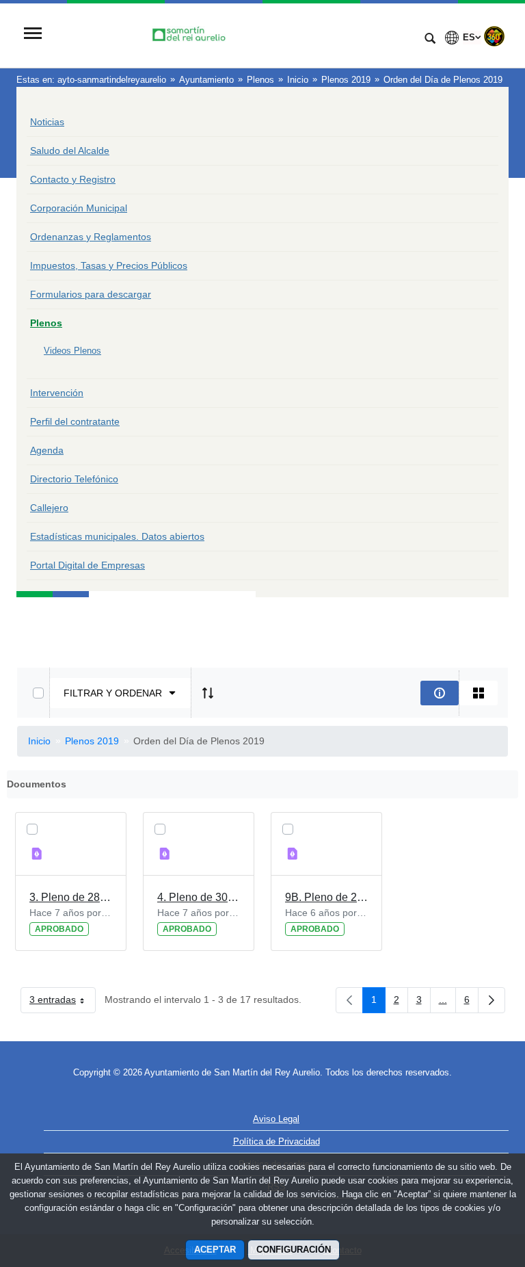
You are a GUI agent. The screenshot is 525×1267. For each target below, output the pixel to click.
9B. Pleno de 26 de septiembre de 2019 (326, 897)
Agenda (47, 450)
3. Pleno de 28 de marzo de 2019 (70, 897)
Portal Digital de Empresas (87, 565)
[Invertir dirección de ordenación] (208, 693)
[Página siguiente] (491, 1000)
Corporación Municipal (78, 208)
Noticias (47, 121)
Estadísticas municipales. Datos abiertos (117, 536)
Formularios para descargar (90, 294)
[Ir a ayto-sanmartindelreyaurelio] (232, 35)
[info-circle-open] (439, 693)
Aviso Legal (276, 1119)
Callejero (49, 507)
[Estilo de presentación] (478, 693)
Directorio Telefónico (74, 478)
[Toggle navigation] (32, 35)
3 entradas (62, 1002)
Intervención (56, 392)
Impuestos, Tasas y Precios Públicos (108, 265)
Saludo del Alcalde (69, 150)
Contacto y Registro (73, 179)
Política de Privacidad (276, 1141)
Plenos (46, 322)
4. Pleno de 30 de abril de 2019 (198, 897)
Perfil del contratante (75, 421)
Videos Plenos (72, 350)
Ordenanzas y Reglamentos (90, 236)
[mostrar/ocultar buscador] (430, 40)
